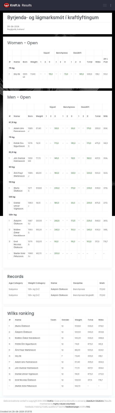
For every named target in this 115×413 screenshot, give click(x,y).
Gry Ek (17, 74)
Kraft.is (50, 401)
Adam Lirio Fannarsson (19, 130)
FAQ (88, 407)
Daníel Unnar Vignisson (18, 205)
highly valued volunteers (64, 404)
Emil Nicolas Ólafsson (18, 244)
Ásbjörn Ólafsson (18, 222)
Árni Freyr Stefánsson (19, 174)
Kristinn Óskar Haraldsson (19, 232)
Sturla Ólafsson (18, 189)
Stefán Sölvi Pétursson (19, 255)
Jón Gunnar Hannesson (19, 160)
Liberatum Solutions (95, 401)
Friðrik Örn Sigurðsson (19, 145)
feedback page (72, 407)
